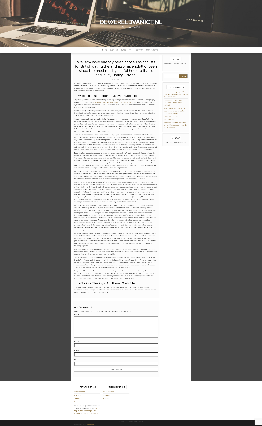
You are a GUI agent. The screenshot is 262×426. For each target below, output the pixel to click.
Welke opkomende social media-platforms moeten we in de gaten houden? (175, 125)
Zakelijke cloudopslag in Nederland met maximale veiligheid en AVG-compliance (176, 94)
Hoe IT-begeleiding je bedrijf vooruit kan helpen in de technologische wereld (175, 111)
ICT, (82, 413)
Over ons (114, 50)
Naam (77, 342)
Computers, (88, 413)
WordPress (90, 425)
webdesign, (88, 411)
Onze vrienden (79, 392)
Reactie (77, 315)
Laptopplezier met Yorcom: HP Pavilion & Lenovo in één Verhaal (175, 102)
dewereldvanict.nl (131, 22)
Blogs (123, 50)
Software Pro (152, 50)
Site (75, 360)
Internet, (81, 411)
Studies (95, 413)
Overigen (77, 402)
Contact (139, 50)
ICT (130, 50)
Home (104, 50)
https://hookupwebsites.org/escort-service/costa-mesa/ (113, 102)
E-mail (77, 351)
